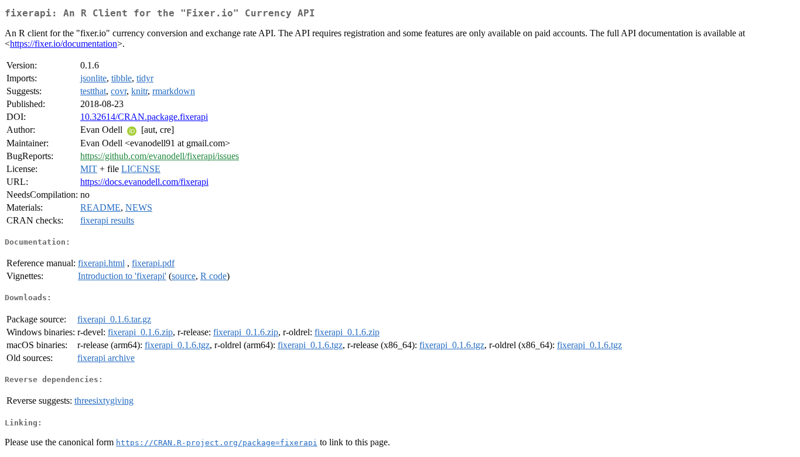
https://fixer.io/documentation (63, 44)
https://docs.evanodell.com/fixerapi (144, 182)
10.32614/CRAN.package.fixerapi (144, 117)
